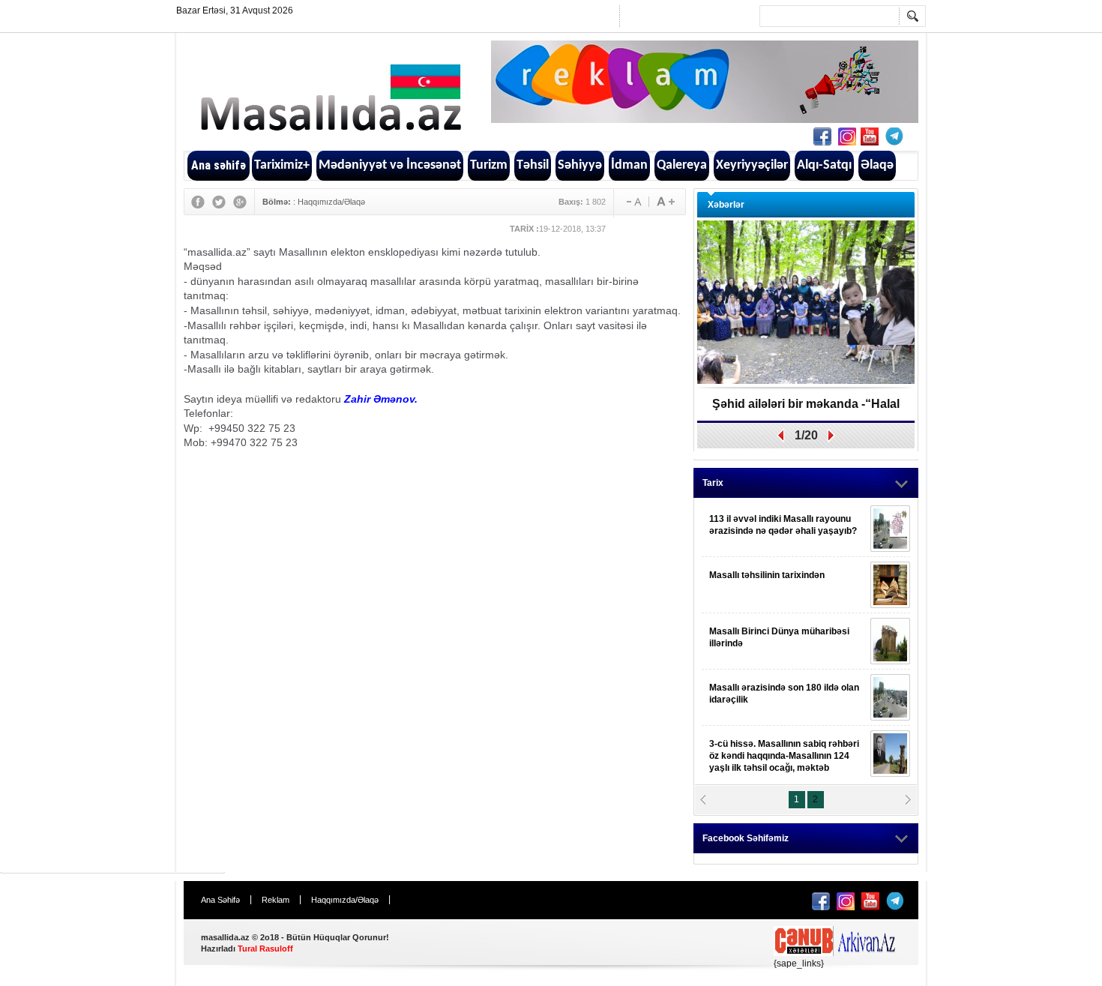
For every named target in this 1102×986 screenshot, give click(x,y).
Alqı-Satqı (824, 165)
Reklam (275, 899)
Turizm (489, 165)
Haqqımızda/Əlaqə (331, 201)
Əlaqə (877, 165)
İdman (629, 165)
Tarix (712, 483)
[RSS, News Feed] (894, 136)
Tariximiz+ (282, 165)
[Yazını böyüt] (630, 201)
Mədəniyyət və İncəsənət (390, 165)
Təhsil (533, 165)
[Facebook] (198, 201)
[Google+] (240, 201)
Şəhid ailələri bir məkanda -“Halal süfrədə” (806, 409)
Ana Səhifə (220, 899)
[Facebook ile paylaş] (822, 136)
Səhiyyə (580, 165)
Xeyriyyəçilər (752, 165)
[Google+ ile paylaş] (870, 136)
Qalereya (682, 165)
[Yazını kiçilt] (666, 201)
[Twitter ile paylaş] (847, 136)
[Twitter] (219, 201)
